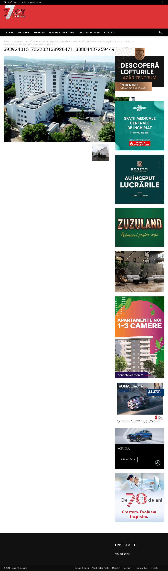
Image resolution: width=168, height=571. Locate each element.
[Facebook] (161, 2)
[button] (160, 32)
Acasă (6, 41)
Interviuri (127, 568)
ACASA (10, 32)
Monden (39, 32)
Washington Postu (61, 32)
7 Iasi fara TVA (140, 568)
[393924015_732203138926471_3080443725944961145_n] (69, 141)
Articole (24, 32)
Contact (110, 32)
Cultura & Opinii (89, 32)
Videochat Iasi (122, 553)
